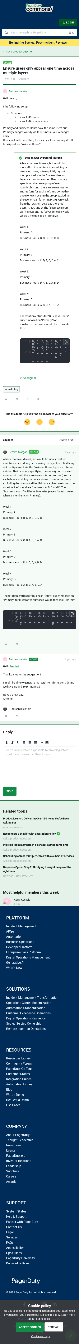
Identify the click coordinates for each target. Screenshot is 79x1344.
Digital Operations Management (28, 957)
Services (12, 1237)
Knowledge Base (17, 1263)
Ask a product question (19, 51)
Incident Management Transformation (32, 997)
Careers (11, 1176)
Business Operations (20, 942)
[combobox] (39, 32)
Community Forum (19, 1063)
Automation (14, 936)
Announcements (13, 827)
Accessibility (15, 1248)
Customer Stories (18, 1074)
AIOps (10, 931)
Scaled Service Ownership (23, 1023)
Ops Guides (14, 1253)
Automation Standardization (25, 1008)
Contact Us (14, 1227)
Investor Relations (18, 1161)
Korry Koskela (22, 899)
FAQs (9, 1242)
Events (10, 1150)
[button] (4, 23)
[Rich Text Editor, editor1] (39, 765)
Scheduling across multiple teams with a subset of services (38, 856)
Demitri (14, 666)
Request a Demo (17, 1100)
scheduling (11, 389)
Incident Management (21, 926)
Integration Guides (18, 1079)
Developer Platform (19, 947)
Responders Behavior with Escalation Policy (29, 833)
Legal (10, 1232)
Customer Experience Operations (28, 1013)
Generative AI (15, 962)
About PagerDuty (18, 1135)
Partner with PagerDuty (22, 1222)
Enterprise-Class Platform (23, 952)
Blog (9, 1089)
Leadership (13, 1166)
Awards (11, 1181)
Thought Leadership (19, 1140)
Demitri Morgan (18, 452)
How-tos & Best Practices (18, 876)
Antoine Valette (18, 91)
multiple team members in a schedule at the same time (35, 845)
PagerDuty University (20, 1258)
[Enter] (6, 32)
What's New (14, 968)
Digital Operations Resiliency (26, 1018)
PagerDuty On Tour (19, 1069)
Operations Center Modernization (28, 1003)
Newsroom (13, 1145)
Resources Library (18, 1058)
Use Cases (13, 1105)
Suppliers (12, 1171)
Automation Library (19, 1084)
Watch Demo (15, 1095)
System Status (16, 1211)
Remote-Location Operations (26, 1029)
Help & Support (16, 1216)
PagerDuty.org (16, 1155)
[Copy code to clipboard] (66, 342)
